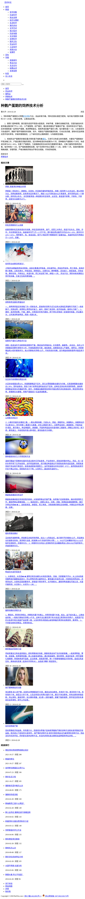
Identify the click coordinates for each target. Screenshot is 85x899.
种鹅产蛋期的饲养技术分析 (16, 99)
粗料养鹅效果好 (11, 533)
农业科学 (13, 44)
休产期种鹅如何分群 (13, 687)
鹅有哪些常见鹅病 (12, 839)
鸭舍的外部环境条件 (13, 572)
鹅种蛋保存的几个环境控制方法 (17, 456)
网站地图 (8, 886)
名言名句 (13, 65)
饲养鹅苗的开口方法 (13, 830)
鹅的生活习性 (10, 777)
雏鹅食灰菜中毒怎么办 (14, 786)
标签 (7, 73)
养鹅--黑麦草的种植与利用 (15, 187)
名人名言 (8, 76)
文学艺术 (13, 28)
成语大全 (13, 49)
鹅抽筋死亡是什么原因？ (15, 803)
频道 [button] (7, 9)
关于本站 (8, 883)
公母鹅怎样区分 (11, 418)
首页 (7, 7)
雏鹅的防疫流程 (11, 795)
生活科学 (13, 23)
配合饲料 (26, 116)
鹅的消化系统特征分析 (14, 857)
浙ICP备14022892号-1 (32, 896)
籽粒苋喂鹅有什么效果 (14, 225)
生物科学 (13, 39)
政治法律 (13, 17)
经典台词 (13, 68)
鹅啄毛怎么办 (10, 848)
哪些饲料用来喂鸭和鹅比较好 (16, 750)
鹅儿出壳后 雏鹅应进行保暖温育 (18, 812)
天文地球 (13, 36)
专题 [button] (7, 57)
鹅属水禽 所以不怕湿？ (14, 875)
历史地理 (13, 33)
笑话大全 (13, 63)
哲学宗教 (13, 12)
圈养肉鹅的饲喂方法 (13, 610)
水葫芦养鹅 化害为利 (13, 866)
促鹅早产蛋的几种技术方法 (16, 341)
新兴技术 (13, 31)
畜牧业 (8, 94)
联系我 (8, 891)
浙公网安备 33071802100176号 (57, 896)
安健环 (12, 52)
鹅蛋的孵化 (9, 759)
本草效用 (13, 71)
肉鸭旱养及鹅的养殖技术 (15, 302)
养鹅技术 (8, 96)
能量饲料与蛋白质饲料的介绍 (16, 821)
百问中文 (8, 2)
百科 (7, 55)
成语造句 (13, 60)
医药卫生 (13, 41)
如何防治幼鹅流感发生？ (15, 264)
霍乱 (44, 139)
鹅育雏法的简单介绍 (13, 649)
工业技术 (13, 47)
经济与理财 (14, 20)
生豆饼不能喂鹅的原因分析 (16, 379)
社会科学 (13, 15)
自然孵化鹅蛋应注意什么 (15, 768)
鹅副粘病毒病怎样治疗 (14, 495)
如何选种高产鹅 (11, 726)
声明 (7, 889)
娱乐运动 (13, 25)
